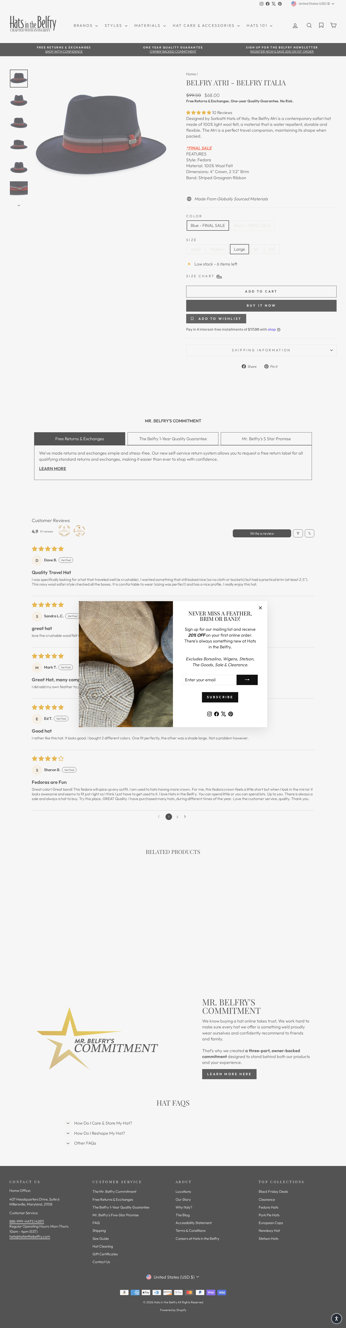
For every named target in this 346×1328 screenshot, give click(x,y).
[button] (336, 1318)
